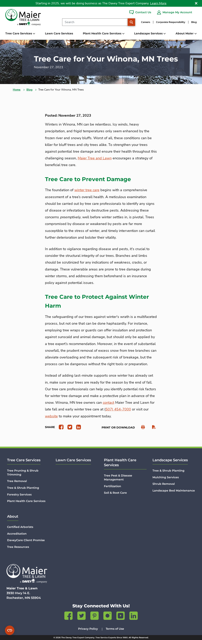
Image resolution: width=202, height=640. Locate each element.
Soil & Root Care (115, 492)
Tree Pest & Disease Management (118, 477)
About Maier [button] (185, 33)
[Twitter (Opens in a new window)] (81, 616)
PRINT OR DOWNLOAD (118, 427)
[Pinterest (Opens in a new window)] (94, 616)
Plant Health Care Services (26, 501)
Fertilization (112, 486)
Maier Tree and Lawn (95, 158)
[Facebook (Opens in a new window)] (68, 616)
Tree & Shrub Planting (23, 488)
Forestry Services (19, 494)
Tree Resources (18, 547)
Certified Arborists (20, 527)
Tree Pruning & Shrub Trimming (22, 472)
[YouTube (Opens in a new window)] (120, 616)
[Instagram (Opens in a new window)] (107, 616)
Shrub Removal (163, 484)
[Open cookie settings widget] (9, 630)
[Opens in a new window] (60, 427)
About (12, 516)
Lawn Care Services (59, 33)
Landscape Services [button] (148, 33)
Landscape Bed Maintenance (173, 490)
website (51, 416)
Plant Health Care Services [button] (102, 33)
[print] (141, 427)
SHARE (50, 427)
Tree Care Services (23, 460)
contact (108, 402)
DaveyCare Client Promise (26, 540)
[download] (152, 427)
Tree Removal (17, 481)
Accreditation (17, 533)
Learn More (158, 3)
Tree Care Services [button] (19, 33)
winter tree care (86, 190)
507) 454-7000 (118, 409)
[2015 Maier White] (27, 573)
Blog (194, 22)
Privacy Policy (88, 629)
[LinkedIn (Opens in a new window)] (133, 616)
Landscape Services (170, 460)
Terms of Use (115, 629)
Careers (145, 22)
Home (17, 90)
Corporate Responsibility (170, 22)
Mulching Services (165, 477)
